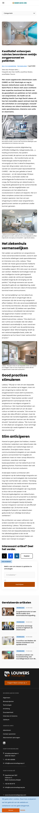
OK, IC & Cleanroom (9, 66)
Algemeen (6, 698)
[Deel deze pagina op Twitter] (4, 555)
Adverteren (7, 730)
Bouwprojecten (8, 701)
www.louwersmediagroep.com (15, 795)
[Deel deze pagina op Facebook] (10, 555)
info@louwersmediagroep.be (15, 787)
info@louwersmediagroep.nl (14, 763)
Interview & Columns (10, 716)
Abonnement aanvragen (11, 737)
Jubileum (6, 719)
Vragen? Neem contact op (16, 683)
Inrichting (6, 709)
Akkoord (10, 810)
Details (22, 810)
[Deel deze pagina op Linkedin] (16, 555)
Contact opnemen (9, 734)
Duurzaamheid (8, 712)
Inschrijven (19, 584)
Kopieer (27, 556)
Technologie (22, 66)
